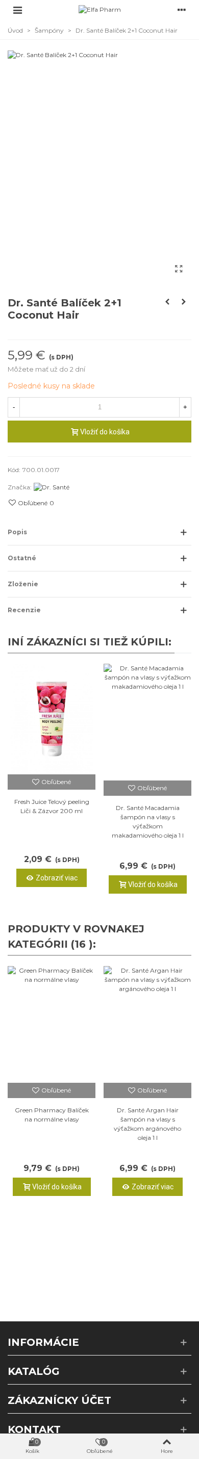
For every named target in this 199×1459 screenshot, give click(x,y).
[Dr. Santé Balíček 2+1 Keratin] (167, 301)
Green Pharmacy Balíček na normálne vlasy (52, 1114)
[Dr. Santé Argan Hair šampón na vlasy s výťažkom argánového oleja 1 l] (147, 1024)
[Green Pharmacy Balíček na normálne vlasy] (51, 1024)
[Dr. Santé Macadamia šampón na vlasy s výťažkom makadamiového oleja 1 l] (147, 722)
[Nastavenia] (181, 9)
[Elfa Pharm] (99, 10)
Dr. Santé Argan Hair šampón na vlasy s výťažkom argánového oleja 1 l (147, 1123)
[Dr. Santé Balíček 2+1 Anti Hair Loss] (183, 301)
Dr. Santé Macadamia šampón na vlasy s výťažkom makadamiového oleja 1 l (148, 821)
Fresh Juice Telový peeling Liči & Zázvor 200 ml (51, 806)
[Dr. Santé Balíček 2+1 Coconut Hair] (178, 269)
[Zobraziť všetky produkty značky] (51, 487)
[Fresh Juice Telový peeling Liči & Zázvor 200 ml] (51, 719)
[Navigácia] (17, 9)
